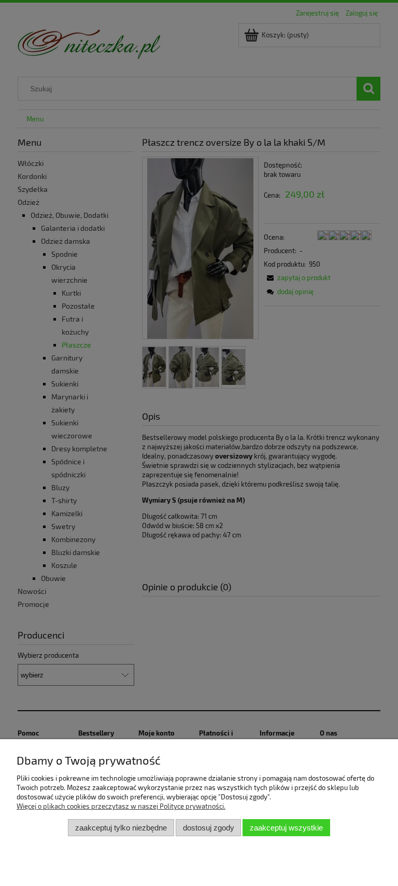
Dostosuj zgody (208, 827)
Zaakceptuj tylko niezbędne (121, 827)
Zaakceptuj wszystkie (286, 827)
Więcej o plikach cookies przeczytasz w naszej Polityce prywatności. (121, 806)
